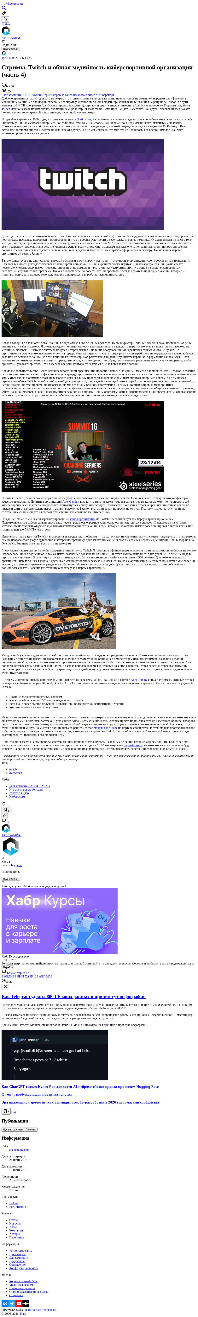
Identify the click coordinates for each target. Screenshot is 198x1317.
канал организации (83, 519)
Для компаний (18, 1257)
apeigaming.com (19, 1149)
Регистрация (17, 1206)
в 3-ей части (83, 119)
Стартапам (16, 1295)
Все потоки (15, 3)
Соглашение (17, 1264)
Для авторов (17, 1254)
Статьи (14, 1220)
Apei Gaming (70, 501)
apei (4, 58)
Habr (22, 1313)
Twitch (6, 109)
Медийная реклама (21, 1284)
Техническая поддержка (40, 1309)
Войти (13, 1203)
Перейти (8, 967)
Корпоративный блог (23, 1281)
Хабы (13, 1227)
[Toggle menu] (3, 4)
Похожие (31, 1129)
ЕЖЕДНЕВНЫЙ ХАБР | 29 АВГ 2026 (27, 976)
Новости (15, 1223)
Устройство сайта (20, 1250)
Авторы (14, 1234)
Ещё (13, 1112)
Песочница (16, 1237)
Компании (16, 1230)
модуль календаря (105, 727)
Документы (17, 1261)
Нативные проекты (22, 1288)
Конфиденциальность (23, 1268)
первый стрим (133, 745)
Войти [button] (6, 24)
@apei (18, 865)
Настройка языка (13, 1309)
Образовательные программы (28, 1291)
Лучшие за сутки (13, 1129)
